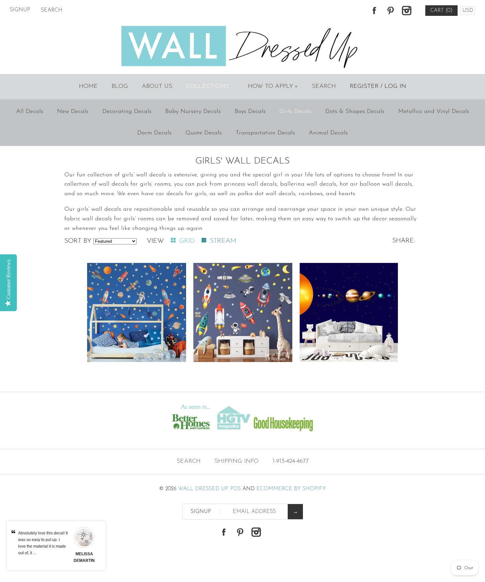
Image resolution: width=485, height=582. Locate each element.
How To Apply (273, 87)
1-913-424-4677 (291, 461)
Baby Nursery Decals (193, 112)
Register (364, 87)
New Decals (72, 112)
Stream (223, 241)
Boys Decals (250, 112)
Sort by (77, 241)
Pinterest (390, 10)
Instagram (406, 10)
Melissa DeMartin (84, 557)
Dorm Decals (154, 133)
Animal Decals (328, 133)
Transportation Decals (265, 133)
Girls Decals (295, 112)
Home (88, 87)
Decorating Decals (126, 112)
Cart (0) (441, 10)
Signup (20, 10)
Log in (395, 87)
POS (235, 488)
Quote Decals (203, 133)
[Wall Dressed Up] (242, 26)
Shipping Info (236, 461)
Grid (188, 241)
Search (324, 87)
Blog (120, 87)
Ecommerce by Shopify (291, 488)
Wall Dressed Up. (203, 488)
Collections (209, 87)
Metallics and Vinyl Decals (433, 112)
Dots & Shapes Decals (354, 112)
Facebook (374, 10)
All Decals (29, 112)
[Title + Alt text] (83, 435)
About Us (157, 87)
